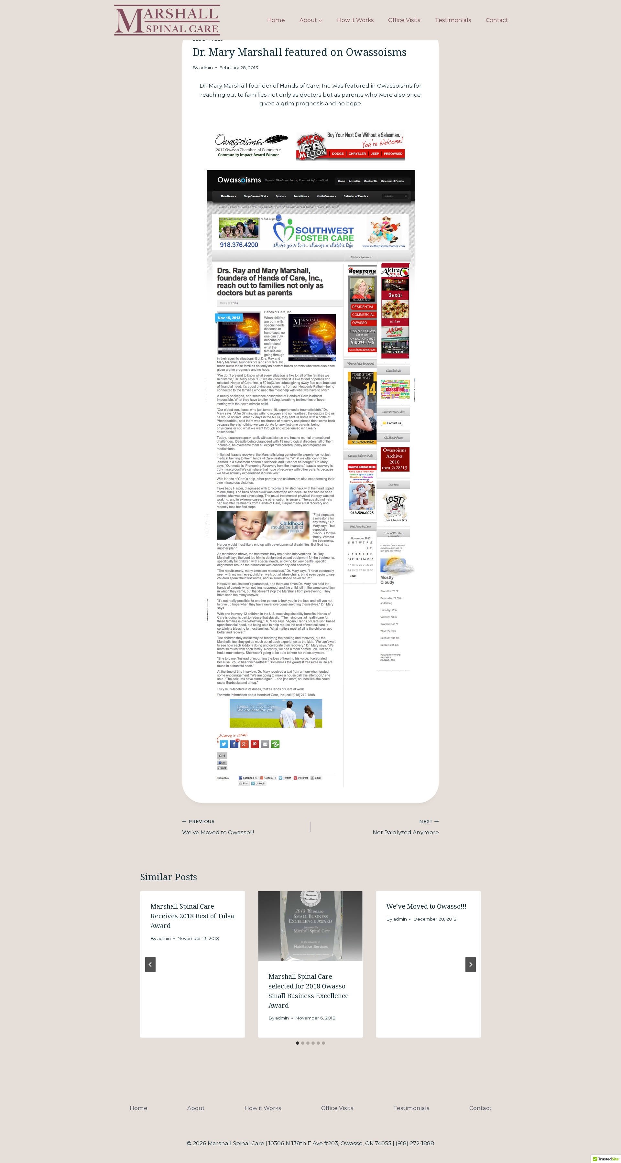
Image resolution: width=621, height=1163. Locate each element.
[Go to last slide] (150, 964)
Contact (497, 20)
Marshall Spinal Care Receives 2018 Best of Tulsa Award (192, 916)
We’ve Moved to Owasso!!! (218, 827)
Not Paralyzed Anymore (406, 827)
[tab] (297, 1043)
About (196, 1108)
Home (276, 20)
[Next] (470, 964)
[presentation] (310, 926)
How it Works (355, 20)
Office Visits (404, 20)
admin (206, 67)
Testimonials (453, 20)
